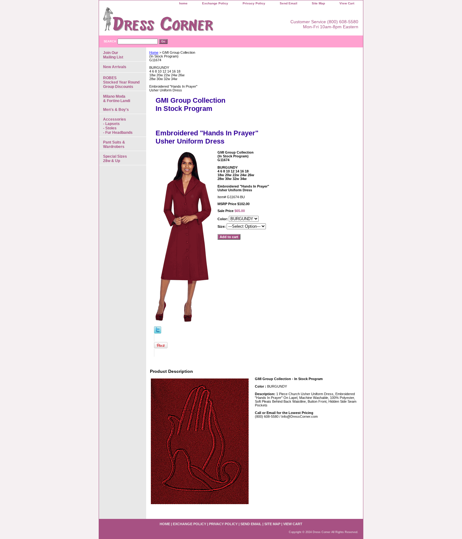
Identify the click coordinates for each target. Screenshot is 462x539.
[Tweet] (157, 332)
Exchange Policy (215, 3)
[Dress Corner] (177, 21)
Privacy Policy (254, 3)
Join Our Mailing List (113, 55)
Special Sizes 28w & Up (115, 158)
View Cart (346, 3)
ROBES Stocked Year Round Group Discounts (121, 82)
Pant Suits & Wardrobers (114, 144)
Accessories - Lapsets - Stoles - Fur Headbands (118, 126)
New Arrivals (114, 67)
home (183, 3)
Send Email (288, 3)
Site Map (318, 3)
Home (153, 52)
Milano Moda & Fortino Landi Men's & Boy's (116, 103)
